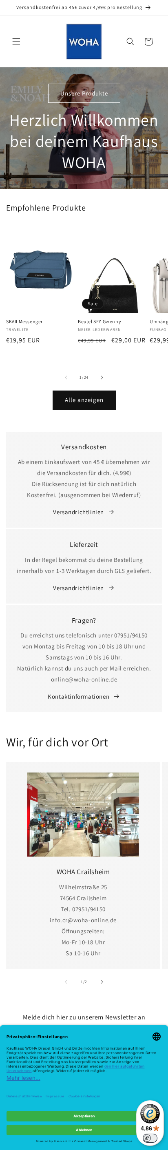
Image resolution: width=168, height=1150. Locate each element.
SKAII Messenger (24, 321)
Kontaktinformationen (78, 696)
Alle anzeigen (84, 400)
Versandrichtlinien (78, 512)
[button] (16, 42)
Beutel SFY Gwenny (99, 321)
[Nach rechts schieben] (102, 377)
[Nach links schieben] (66, 377)
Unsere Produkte (84, 93)
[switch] (150, 1138)
